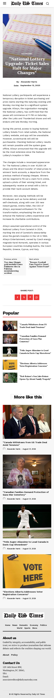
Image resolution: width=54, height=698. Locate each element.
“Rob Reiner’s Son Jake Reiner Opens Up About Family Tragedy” (35, 377)
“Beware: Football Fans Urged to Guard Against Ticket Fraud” (39, 264)
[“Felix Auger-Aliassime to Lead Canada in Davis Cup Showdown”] (10, 352)
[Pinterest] (30, 297)
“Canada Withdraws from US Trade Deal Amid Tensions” (33, 325)
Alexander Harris (29, 82)
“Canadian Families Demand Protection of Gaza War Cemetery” (33, 339)
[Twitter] (24, 297)
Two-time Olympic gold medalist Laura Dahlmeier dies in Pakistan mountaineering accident (13, 267)
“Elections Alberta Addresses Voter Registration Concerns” (34, 364)
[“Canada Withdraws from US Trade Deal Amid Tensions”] (10, 326)
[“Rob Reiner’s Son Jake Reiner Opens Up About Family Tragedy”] (10, 378)
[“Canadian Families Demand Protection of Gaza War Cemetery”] (10, 339)
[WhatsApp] (36, 297)
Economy (27, 54)
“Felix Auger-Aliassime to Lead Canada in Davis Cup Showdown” (35, 351)
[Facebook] (17, 297)
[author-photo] (4, 448)
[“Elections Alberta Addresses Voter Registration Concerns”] (10, 365)
